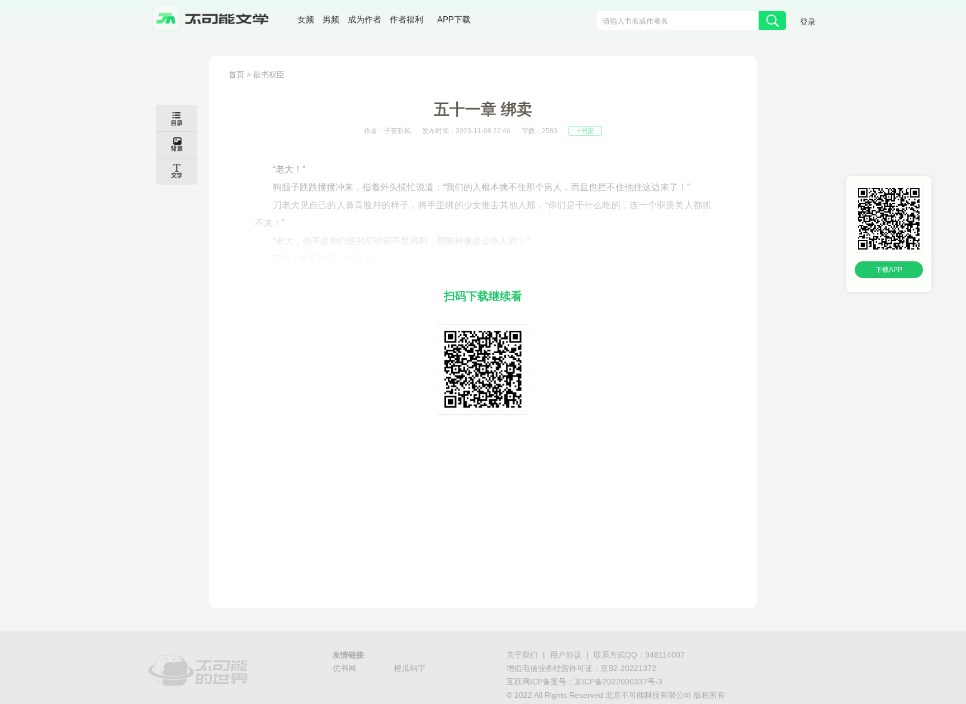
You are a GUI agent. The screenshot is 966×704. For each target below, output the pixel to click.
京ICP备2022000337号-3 (618, 681)
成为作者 (364, 19)
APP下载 (454, 19)
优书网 (344, 668)
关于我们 (522, 654)
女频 (305, 19)
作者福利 (406, 19)
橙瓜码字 (409, 668)
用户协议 (565, 654)
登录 (808, 21)
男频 (331, 19)
